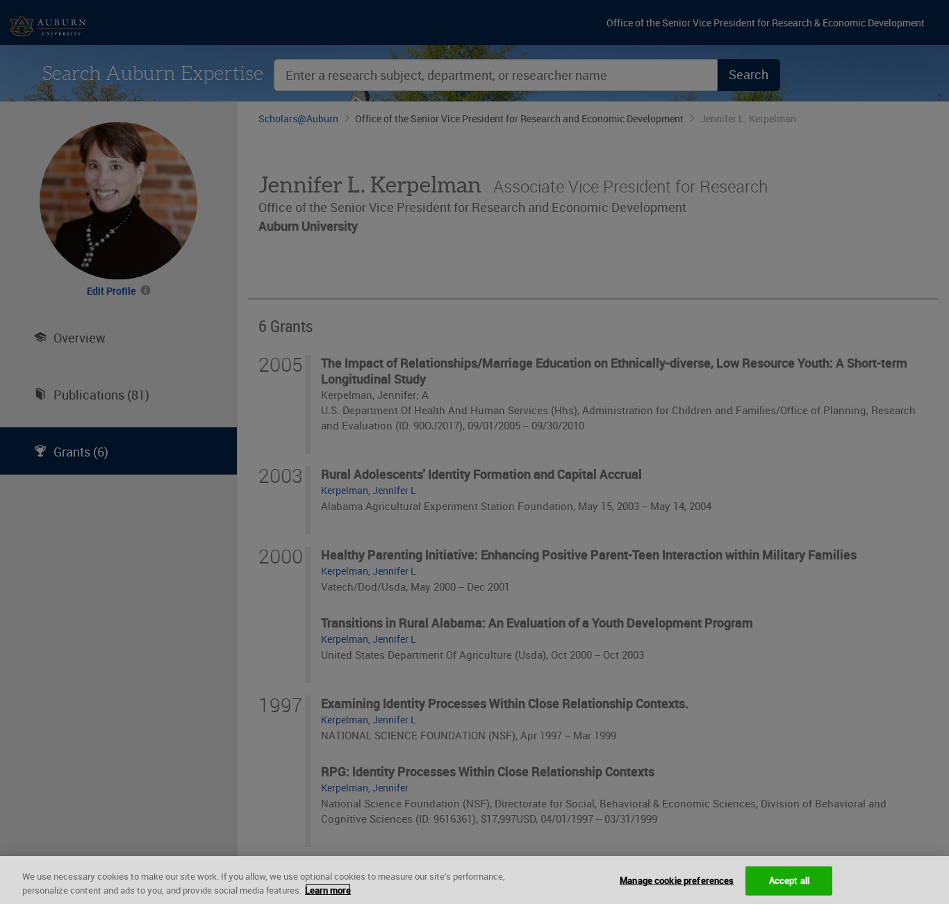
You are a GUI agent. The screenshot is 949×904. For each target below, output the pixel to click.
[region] (474, 880)
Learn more (328, 889)
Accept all (789, 880)
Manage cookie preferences (677, 880)
